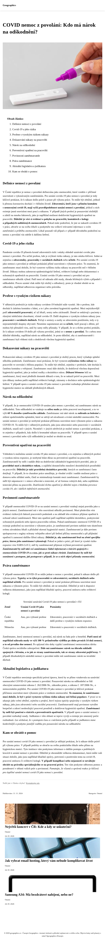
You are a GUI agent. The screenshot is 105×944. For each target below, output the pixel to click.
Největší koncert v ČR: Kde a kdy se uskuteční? (38, 826)
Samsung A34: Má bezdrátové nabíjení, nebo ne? (39, 894)
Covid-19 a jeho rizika (24, 129)
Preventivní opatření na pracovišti (29, 150)
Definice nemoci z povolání (26, 124)
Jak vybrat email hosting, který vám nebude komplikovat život (49, 860)
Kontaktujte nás (33, 783)
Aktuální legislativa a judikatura (29, 166)
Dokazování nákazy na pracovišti (29, 139)
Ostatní (99, 793)
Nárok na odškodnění (23, 145)
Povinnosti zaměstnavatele (26, 155)
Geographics (9, 5)
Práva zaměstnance (22, 160)
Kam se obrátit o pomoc (24, 171)
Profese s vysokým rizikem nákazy (30, 134)
